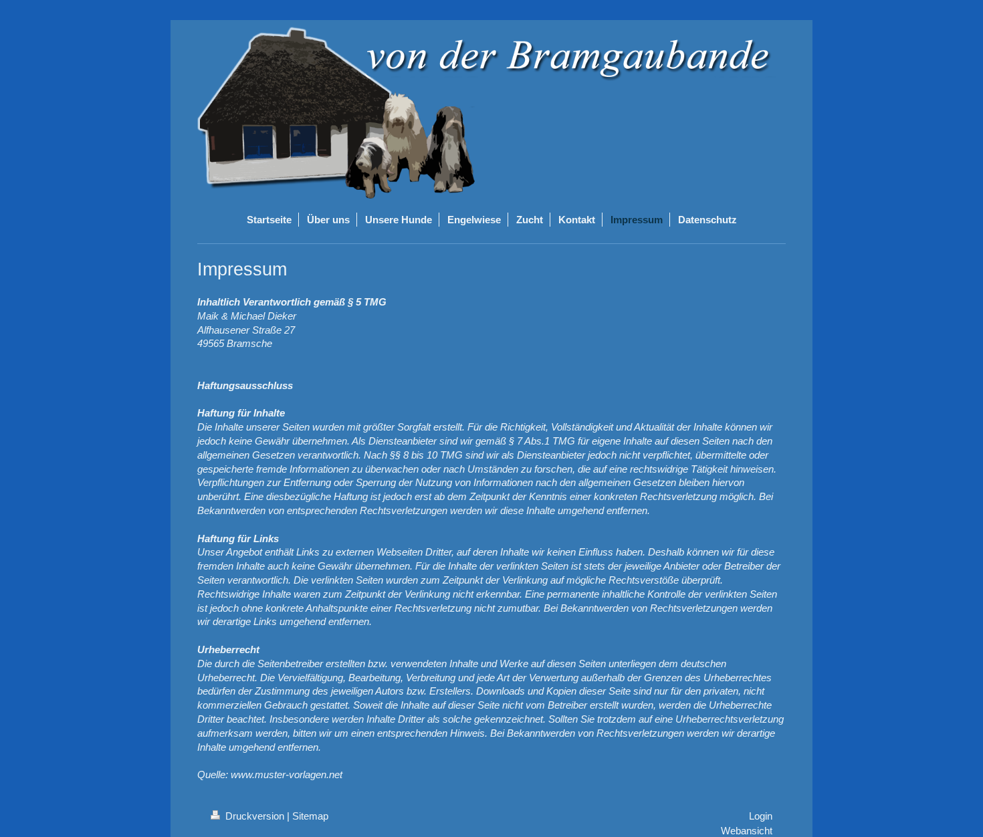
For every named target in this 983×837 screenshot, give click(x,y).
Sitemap (310, 816)
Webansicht (746, 830)
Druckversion (255, 816)
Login (760, 816)
